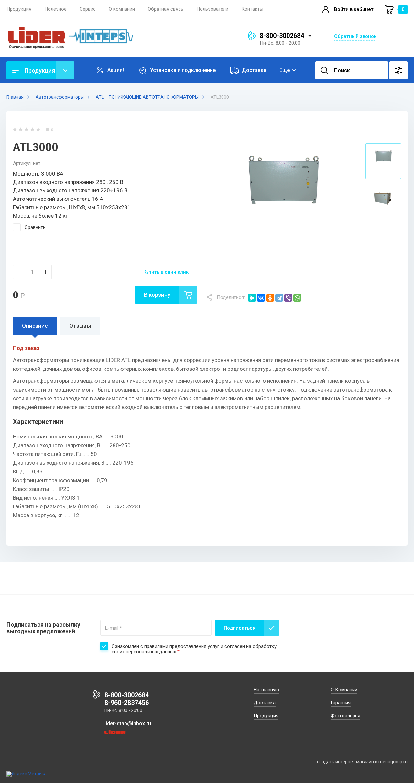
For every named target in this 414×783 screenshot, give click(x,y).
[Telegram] (279, 298)
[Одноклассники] (270, 298)
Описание (35, 326)
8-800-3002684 (282, 36)
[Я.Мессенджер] (252, 298)
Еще (284, 70)
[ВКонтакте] (261, 298)
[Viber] (288, 298)
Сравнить (35, 227)
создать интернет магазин (345, 761)
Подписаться (240, 628)
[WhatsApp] (297, 298)
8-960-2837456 (126, 703)
